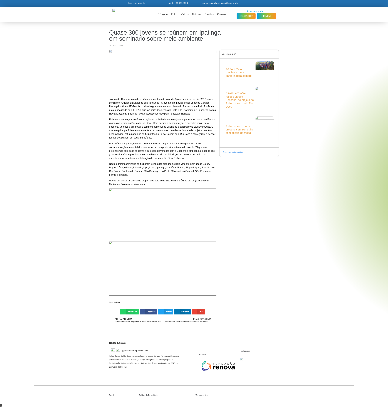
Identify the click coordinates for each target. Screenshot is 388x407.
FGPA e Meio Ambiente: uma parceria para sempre (239, 72)
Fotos (174, 14)
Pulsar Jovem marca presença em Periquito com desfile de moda (239, 129)
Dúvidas (209, 14)
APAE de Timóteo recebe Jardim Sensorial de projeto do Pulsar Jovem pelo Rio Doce (240, 100)
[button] (129, 311)
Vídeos (185, 14)
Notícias (196, 14)
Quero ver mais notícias (233, 152)
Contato (221, 14)
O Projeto (162, 14)
